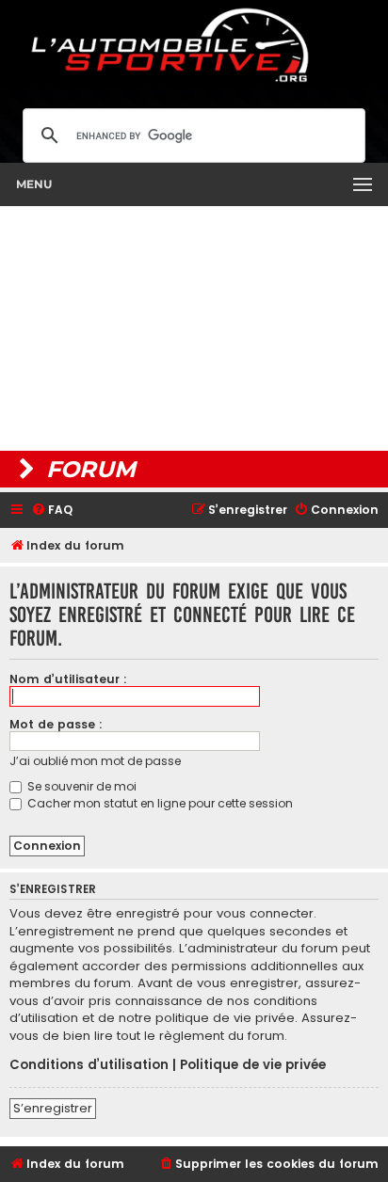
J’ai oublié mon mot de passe (95, 761)
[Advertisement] (194, 328)
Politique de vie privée (253, 1065)
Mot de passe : (56, 724)
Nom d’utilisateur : (68, 679)
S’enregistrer (52, 1108)
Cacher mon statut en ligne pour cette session (158, 803)
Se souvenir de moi (80, 786)
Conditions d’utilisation (89, 1065)
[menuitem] (52, 510)
